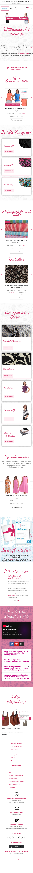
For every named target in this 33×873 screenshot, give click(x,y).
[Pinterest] (13, 855)
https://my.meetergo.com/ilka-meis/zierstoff (16, 845)
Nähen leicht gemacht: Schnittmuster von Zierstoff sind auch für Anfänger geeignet (16, 680)
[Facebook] (12, 655)
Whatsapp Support (17, 67)
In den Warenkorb (17, 120)
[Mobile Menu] (11, 8)
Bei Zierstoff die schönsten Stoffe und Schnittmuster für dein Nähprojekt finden (16, 664)
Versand (24, 113)
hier (32, 48)
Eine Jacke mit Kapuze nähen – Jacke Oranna (15, 741)
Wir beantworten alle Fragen (19, 69)
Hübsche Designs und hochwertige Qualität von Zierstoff (16, 672)
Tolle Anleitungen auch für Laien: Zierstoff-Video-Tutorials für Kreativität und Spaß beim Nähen (16, 688)
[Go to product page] (16, 97)
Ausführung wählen (16, 253)
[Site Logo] (5, 9)
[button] (15, 8)
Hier (13, 48)
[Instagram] (21, 655)
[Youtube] (16, 655)
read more (5, 752)
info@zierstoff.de (23, 53)
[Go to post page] (16, 730)
